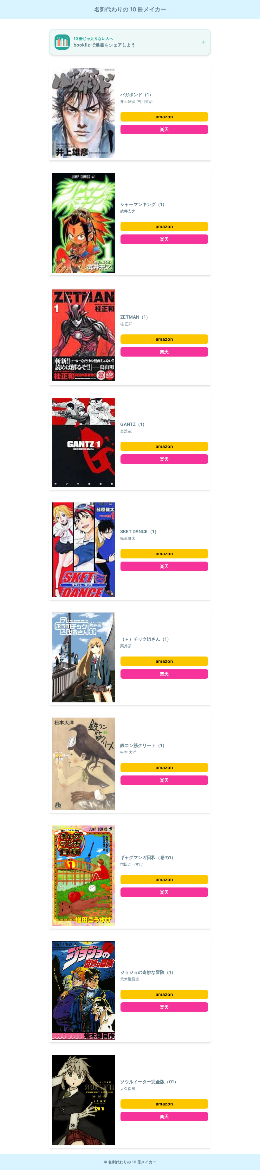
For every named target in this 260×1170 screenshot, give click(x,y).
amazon (164, 116)
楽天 (164, 129)
